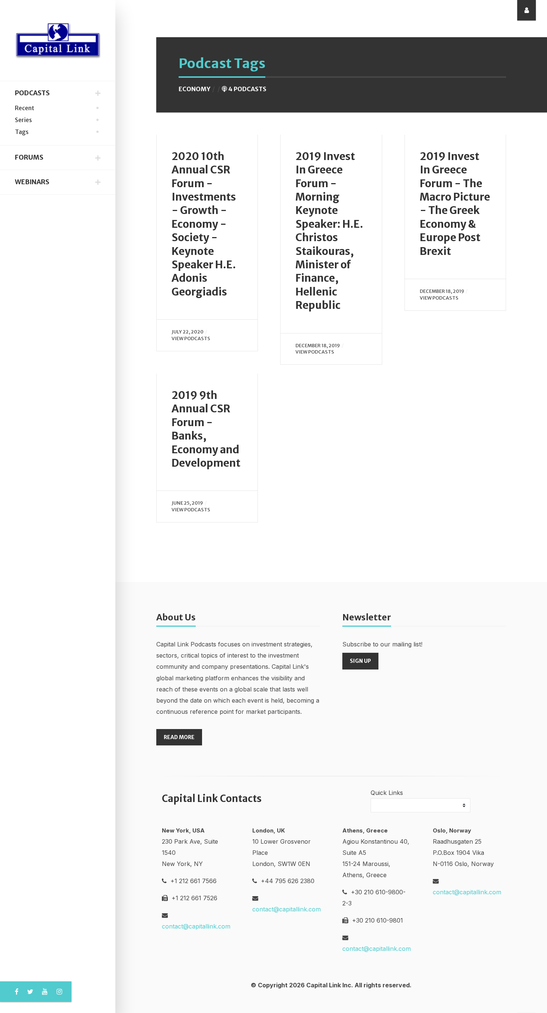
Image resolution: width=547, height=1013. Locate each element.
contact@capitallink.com (196, 926)
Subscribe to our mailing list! (382, 644)
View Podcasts (191, 338)
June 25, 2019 (187, 503)
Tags (22, 132)
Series (23, 120)
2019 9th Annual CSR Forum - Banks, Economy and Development (206, 429)
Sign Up (360, 661)
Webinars (32, 182)
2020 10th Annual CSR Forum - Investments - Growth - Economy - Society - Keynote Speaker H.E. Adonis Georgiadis (204, 224)
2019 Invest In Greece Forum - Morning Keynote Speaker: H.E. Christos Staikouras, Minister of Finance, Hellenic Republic (329, 231)
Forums (29, 157)
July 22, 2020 (188, 332)
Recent (24, 108)
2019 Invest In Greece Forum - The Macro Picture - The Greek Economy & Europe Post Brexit (455, 204)
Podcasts (32, 93)
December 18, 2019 (317, 345)
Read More (179, 737)
